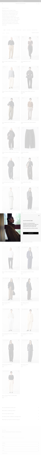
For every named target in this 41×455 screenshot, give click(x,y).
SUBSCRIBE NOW (30, 233)
